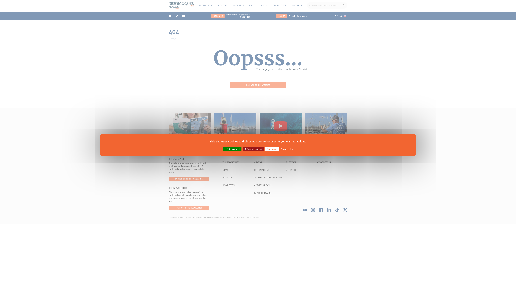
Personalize (272, 149)
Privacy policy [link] (287, 149)
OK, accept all (233, 149)
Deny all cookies (254, 149)
